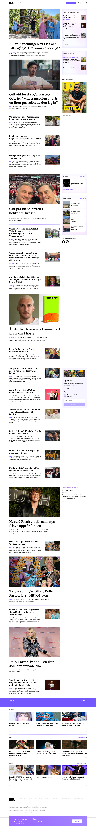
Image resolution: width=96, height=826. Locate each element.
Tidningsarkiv (54, 798)
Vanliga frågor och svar (42, 798)
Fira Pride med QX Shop (70, 67)
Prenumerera (71, 3)
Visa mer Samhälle (81, 709)
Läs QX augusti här (67, 115)
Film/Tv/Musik (66, 19)
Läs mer (64, 501)
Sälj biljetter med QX (69, 189)
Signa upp (77, 821)
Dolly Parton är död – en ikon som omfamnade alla (71, 16)
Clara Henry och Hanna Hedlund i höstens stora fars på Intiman (71, 60)
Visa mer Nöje (82, 737)
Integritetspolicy (78, 798)
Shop (31, 3)
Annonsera (23, 798)
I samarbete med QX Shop (69, 65)
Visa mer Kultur (81, 763)
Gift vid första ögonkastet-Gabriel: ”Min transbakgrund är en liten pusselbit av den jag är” (71, 36)
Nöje (26, 3)
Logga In (62, 3)
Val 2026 (38, 3)
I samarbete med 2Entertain (70, 57)
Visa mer (82, 176)
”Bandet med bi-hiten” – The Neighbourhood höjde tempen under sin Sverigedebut (71, 26)
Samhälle (19, 3)
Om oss (30, 798)
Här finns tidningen (66, 798)
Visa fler (65, 44)
